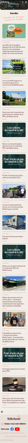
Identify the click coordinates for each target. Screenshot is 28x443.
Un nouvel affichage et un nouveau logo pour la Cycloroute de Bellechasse (12, 83)
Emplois (9, 433)
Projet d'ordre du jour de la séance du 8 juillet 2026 (12, 176)
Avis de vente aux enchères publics (12, 237)
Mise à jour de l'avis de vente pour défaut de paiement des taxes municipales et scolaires (13, 400)
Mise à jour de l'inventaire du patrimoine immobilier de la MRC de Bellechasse (13, 114)
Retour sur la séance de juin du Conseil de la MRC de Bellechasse (13, 268)
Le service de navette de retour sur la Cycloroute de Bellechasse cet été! (12, 207)
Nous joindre (15, 433)
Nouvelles (21, 433)
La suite (4, 56)
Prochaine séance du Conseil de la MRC (13, 370)
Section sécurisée (9, 436)
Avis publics (3, 433)
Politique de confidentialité (20, 436)
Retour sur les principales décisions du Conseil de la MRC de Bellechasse (12, 146)
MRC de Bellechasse (5, 2)
